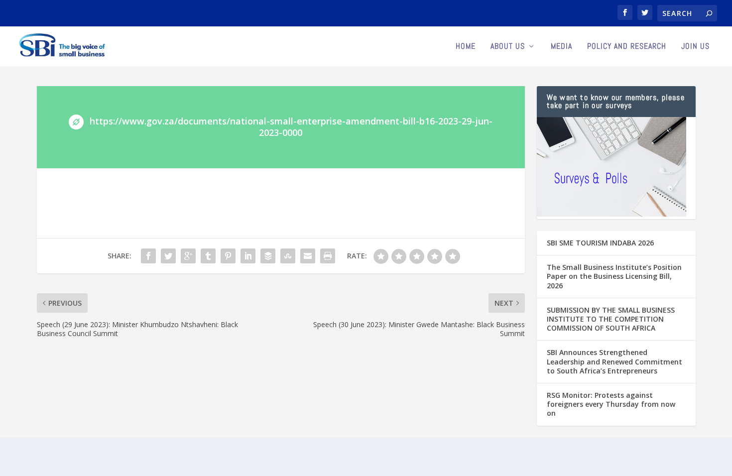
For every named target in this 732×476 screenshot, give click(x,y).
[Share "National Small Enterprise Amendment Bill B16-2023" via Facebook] (148, 256)
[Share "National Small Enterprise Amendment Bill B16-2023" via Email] (308, 256)
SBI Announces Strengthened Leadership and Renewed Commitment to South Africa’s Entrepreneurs (614, 361)
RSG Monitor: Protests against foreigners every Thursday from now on (611, 404)
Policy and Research (626, 46)
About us (507, 46)
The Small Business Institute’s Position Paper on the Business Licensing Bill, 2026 (614, 276)
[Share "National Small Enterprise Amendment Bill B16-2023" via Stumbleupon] (288, 256)
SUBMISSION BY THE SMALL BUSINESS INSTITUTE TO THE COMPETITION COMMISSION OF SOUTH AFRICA (611, 319)
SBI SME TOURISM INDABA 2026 (600, 242)
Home (466, 46)
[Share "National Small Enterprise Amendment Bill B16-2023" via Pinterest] (228, 256)
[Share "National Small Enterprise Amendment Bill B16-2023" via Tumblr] (208, 256)
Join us (695, 46)
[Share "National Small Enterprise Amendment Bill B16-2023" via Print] (328, 256)
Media (561, 46)
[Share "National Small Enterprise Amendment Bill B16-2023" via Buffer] (268, 256)
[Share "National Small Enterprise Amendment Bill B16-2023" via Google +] (188, 256)
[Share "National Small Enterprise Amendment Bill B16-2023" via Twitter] (168, 256)
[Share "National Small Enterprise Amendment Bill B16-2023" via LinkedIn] (248, 256)
